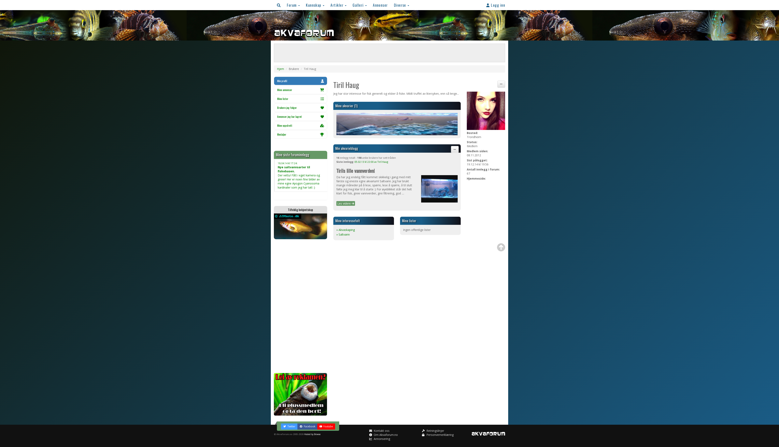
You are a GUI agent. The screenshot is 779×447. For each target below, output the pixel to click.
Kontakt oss (381, 431)
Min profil (282, 81)
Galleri (359, 5)
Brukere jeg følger (287, 107)
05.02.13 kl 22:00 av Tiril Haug (371, 161)
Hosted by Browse (312, 434)
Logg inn (497, 5)
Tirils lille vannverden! (355, 170)
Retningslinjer (435, 431)
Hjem (280, 69)
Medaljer (281, 134)
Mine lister (282, 98)
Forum (292, 5)
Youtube (328, 426)
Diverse (400, 5)
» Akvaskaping (345, 230)
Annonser (380, 5)
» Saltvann (343, 234)
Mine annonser (284, 90)
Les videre (344, 203)
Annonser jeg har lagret (289, 116)
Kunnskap (314, 5)
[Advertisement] (300, 306)
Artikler (337, 5)
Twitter (291, 426)
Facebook (309, 426)
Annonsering (381, 439)
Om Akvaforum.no (385, 435)
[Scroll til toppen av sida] (501, 247)
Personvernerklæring (440, 435)
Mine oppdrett (284, 125)
